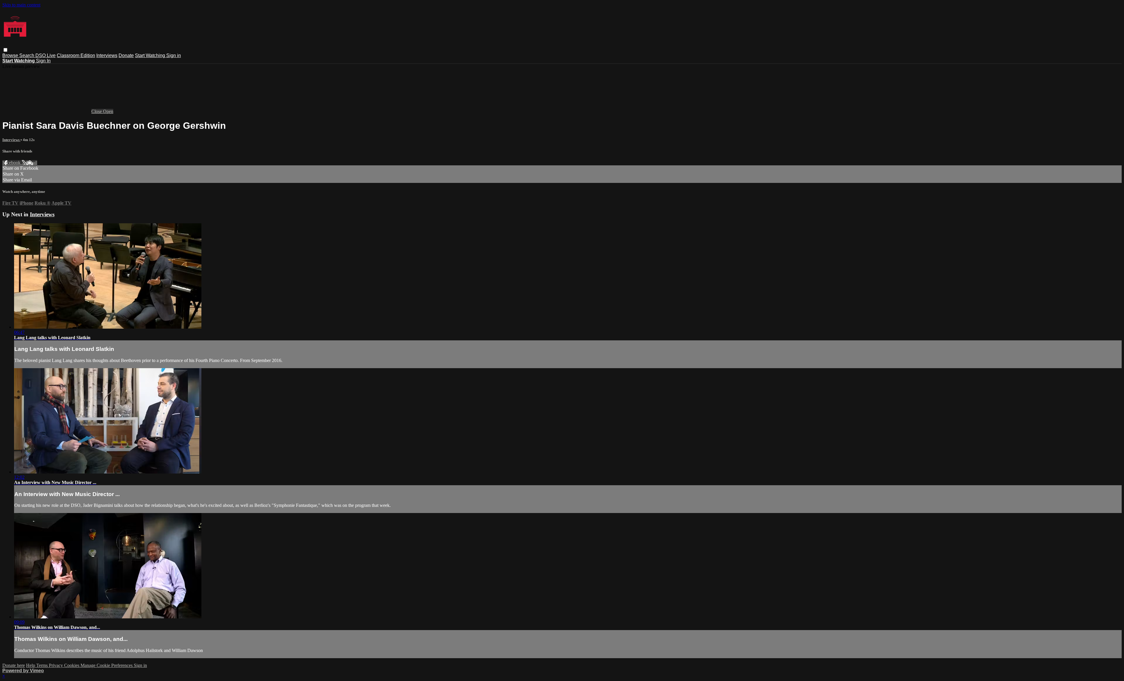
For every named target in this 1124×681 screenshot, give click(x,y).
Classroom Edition (76, 55)
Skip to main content (21, 4)
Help (31, 665)
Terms (42, 665)
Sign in (173, 55)
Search (27, 55)
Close (97, 111)
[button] (5, 50)
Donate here (13, 665)
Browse (10, 55)
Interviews (106, 55)
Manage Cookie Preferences (107, 665)
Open (108, 111)
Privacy (56, 665)
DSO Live (45, 55)
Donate (126, 55)
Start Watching (150, 55)
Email (31, 162)
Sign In (43, 60)
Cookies (72, 665)
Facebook (12, 162)
